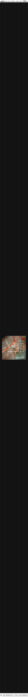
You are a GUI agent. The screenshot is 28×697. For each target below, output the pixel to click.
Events (17, 1)
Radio (6, 1)
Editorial (13, 1)
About (20, 1)
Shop (9, 1)
